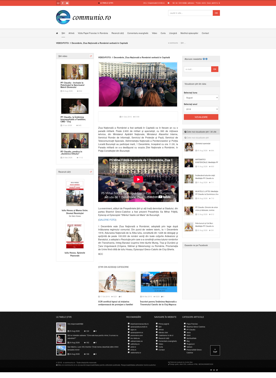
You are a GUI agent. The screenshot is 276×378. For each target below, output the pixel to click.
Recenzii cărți (118, 33)
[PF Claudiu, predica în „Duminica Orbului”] (75, 140)
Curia (163, 33)
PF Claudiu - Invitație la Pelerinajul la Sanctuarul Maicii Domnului (72, 85)
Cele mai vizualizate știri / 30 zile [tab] (201, 131)
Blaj (188, 341)
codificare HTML (192, 364)
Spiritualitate (191, 338)
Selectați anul (190, 104)
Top (215, 351)
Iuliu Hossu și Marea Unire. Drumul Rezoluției (75, 212)
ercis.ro (133, 349)
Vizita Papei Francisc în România (93, 33)
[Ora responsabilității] (63, 327)
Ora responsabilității (142, 3)
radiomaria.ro (136, 352)
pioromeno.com (137, 335)
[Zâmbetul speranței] (191, 146)
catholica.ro (135, 344)
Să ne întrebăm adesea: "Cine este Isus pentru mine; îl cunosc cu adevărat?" (199, 3)
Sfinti (188, 335)
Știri (63, 33)
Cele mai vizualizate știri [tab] (197, 137)
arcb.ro (133, 347)
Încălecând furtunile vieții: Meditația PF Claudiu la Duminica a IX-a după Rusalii (206, 178)
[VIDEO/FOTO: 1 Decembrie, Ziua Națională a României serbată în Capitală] (138, 84)
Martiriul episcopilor (189, 33)
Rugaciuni (191, 344)
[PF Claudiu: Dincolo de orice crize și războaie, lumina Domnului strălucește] (191, 210)
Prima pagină (164, 324)
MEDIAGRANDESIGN (206, 364)
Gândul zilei (163, 332)
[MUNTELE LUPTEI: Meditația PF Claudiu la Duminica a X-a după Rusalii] (191, 194)
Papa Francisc (192, 324)
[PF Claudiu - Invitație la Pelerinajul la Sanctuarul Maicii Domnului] (75, 71)
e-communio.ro (69, 362)
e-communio (173, 43)
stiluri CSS (183, 364)
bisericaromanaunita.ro (140, 324)
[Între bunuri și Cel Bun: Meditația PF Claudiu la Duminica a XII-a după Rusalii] (191, 226)
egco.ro (133, 329)
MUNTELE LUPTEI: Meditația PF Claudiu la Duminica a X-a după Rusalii (206, 194)
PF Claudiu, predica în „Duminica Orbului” (71, 152)
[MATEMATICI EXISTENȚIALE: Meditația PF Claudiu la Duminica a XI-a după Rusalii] (191, 162)
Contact (205, 33)
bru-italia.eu (135, 338)
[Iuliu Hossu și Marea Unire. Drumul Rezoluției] (75, 192)
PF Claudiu (191, 329)
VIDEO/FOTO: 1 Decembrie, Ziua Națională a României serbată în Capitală (134, 57)
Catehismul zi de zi (166, 335)
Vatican (189, 347)
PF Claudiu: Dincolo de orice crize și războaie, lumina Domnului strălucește (206, 210)
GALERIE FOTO (107, 219)
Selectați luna (190, 92)
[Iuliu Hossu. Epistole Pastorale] (75, 235)
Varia (189, 332)
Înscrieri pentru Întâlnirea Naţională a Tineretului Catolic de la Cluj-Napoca (158, 303)
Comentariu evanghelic (137, 33)
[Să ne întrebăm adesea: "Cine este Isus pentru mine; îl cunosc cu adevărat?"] (63, 338)
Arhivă (71, 33)
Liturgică (173, 33)
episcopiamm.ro (137, 332)
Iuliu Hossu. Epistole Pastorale (75, 254)
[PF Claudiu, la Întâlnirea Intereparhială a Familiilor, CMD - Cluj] (75, 105)
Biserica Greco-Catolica (196, 326)
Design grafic (174, 364)
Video (154, 33)
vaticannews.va (137, 341)
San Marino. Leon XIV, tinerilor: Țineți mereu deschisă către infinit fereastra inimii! (93, 348)
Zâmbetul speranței (202, 143)
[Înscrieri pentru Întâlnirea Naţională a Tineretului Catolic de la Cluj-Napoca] (159, 281)
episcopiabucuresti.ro (139, 326)
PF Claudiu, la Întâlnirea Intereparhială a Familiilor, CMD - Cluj (73, 119)
